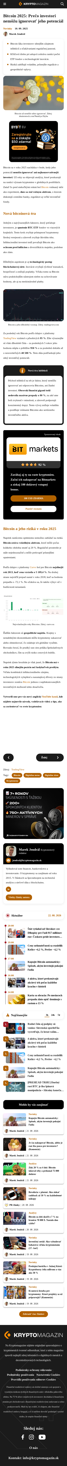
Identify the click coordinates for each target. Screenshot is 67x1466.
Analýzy (33, 1164)
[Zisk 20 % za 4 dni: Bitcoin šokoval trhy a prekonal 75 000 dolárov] (14, 1170)
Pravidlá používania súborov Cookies (33, 1379)
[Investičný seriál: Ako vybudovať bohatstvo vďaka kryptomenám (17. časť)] (14, 1244)
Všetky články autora (18, 897)
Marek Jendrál (17, 34)
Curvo (33, 567)
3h (47, 1015)
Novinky (7, 28)
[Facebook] (22, 1437)
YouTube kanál (50, 696)
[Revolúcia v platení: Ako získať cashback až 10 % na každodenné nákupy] (14, 1194)
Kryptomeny (12, 781)
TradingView (9, 338)
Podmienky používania (20, 1374)
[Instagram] (31, 1437)
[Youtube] (42, 1437)
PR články (14, 1205)
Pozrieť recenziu (34, 509)
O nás (33, 1448)
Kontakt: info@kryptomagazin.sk (33, 1458)
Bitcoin (45, 187)
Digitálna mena (33, 775)
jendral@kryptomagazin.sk (26, 860)
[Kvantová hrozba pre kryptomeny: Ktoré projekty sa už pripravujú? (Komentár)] (14, 1293)
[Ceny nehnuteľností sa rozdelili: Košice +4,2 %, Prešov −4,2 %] (16, 950)
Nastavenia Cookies (48, 1374)
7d (59, 1015)
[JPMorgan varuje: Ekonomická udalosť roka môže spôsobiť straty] (8, 757)
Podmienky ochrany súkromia (34, 1370)
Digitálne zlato (51, 775)
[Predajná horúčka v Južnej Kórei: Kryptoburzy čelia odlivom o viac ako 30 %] (14, 1268)
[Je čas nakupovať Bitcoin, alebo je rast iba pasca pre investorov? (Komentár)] (14, 1145)
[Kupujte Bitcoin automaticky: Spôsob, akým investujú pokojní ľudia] (16, 966)
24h (53, 1015)
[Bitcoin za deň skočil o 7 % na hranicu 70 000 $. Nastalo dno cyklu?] (14, 1219)
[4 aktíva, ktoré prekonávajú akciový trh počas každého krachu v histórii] (16, 983)
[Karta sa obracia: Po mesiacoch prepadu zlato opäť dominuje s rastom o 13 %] (16, 999)
